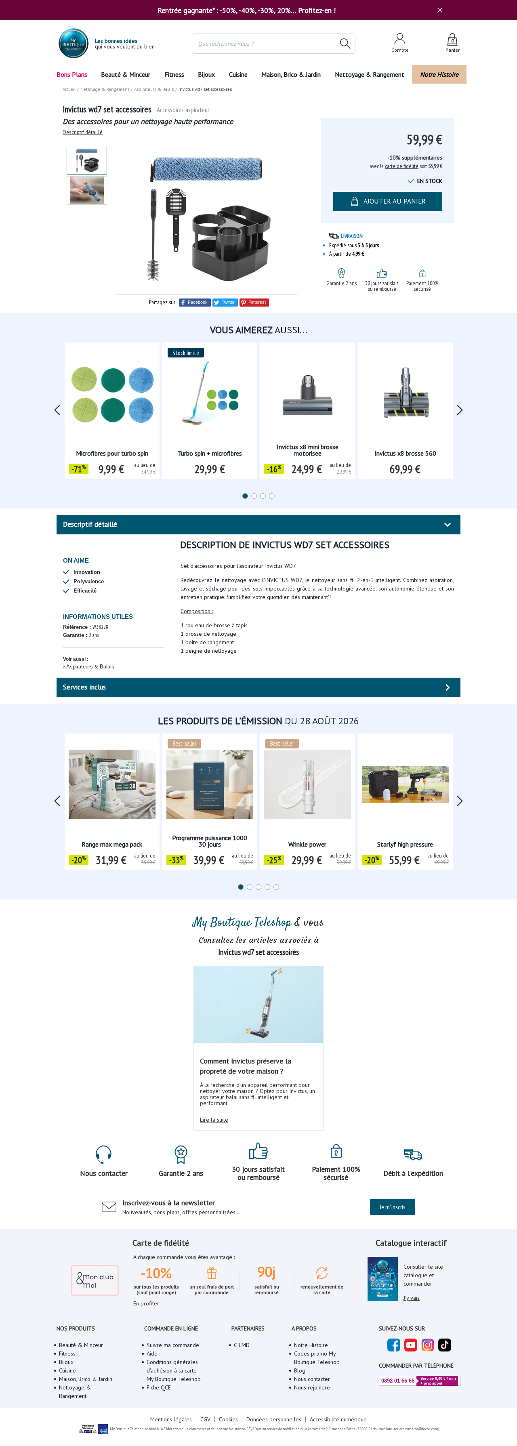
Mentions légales (171, 1419)
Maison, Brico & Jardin (291, 74)
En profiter (146, 1303)
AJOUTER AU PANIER (395, 201)
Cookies (228, 1419)
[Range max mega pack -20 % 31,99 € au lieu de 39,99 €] (112, 787)
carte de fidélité (401, 166)
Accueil (69, 89)
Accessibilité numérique (338, 1419)
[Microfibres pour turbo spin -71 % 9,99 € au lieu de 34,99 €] (112, 396)
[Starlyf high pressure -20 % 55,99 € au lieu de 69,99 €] (405, 787)
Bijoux (206, 74)
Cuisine (238, 74)
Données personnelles (273, 1419)
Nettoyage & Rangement (369, 74)
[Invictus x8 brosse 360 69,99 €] (405, 396)
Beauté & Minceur (125, 74)
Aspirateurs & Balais (90, 667)
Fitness (174, 74)
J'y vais (412, 1297)
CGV (205, 1419)
